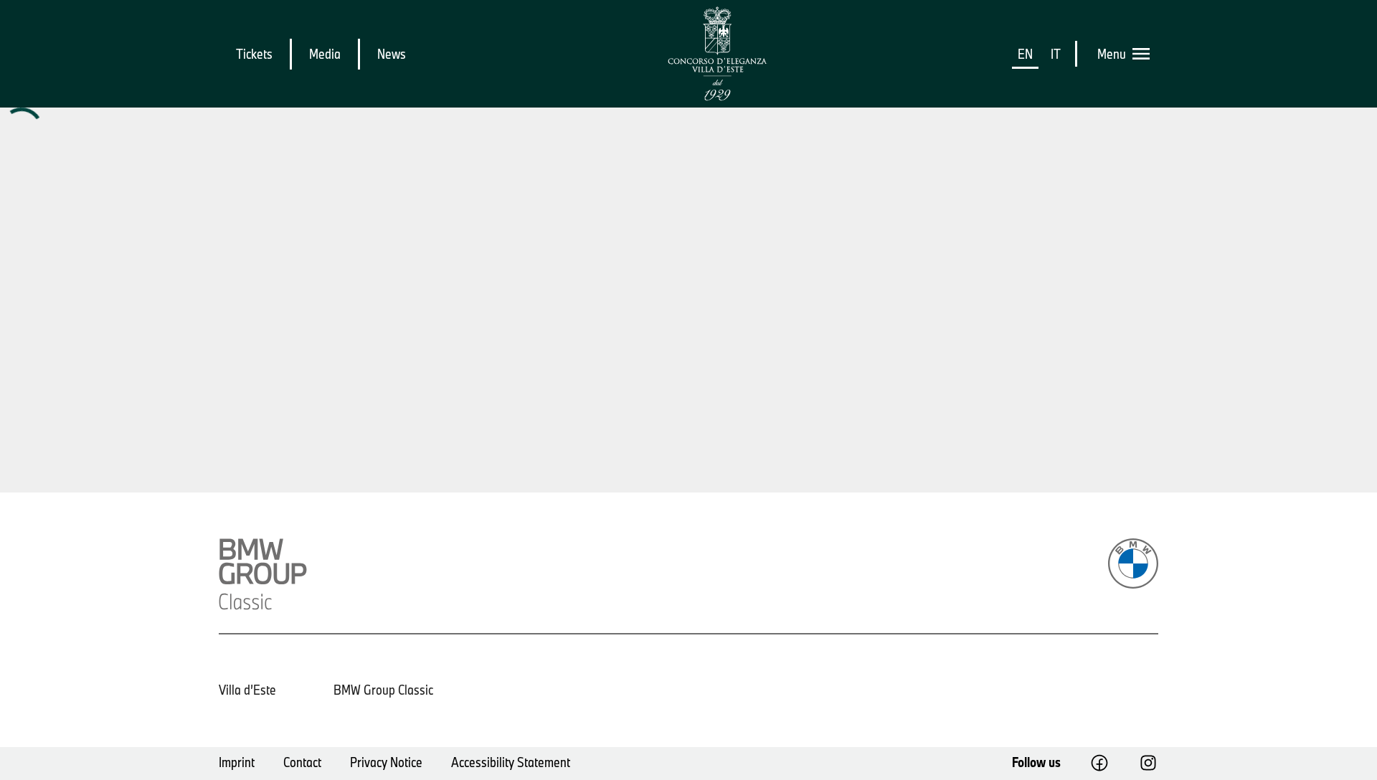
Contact (302, 762)
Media (325, 53)
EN (1025, 53)
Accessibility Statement (510, 762)
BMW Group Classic (383, 689)
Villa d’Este (247, 689)
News (391, 53)
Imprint (237, 762)
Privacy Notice (386, 762)
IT (1056, 53)
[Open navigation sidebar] (1145, 54)
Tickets (254, 53)
